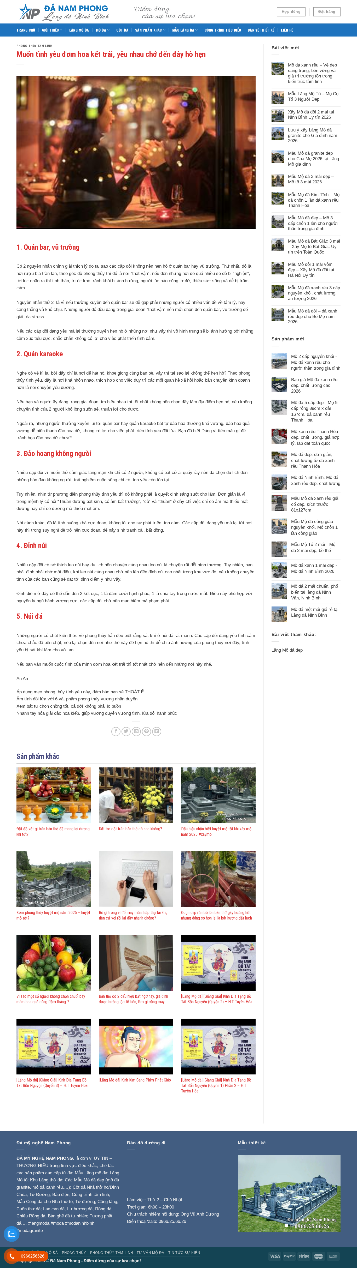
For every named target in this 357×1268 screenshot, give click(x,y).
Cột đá (122, 30)
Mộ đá (101, 30)
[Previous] (246, 1193)
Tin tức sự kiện (184, 1253)
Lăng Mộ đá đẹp (287, 650)
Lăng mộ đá (79, 30)
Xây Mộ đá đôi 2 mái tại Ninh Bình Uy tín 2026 (311, 114)
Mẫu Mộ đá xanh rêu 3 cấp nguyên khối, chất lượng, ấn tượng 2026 (314, 293)
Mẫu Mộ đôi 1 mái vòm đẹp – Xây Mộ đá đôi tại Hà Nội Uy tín (311, 270)
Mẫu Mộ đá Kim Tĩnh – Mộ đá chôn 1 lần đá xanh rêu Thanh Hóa (313, 200)
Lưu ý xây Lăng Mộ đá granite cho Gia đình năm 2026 (312, 135)
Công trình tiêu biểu (223, 30)
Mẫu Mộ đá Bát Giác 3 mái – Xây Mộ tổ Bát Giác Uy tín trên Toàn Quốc (314, 246)
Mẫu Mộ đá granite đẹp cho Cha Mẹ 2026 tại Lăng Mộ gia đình (313, 158)
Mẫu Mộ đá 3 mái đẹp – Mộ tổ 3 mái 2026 (311, 179)
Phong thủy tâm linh (34, 46)
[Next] (332, 1193)
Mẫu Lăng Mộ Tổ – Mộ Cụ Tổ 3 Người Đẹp (313, 96)
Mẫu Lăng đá (183, 30)
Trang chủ (25, 30)
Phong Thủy (74, 1253)
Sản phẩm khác (148, 30)
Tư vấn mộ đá (150, 1253)
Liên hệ (287, 30)
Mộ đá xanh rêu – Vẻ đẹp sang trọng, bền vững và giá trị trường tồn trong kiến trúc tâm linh (312, 73)
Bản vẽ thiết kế (261, 30)
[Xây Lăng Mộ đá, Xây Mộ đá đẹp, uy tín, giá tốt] (107, 12)
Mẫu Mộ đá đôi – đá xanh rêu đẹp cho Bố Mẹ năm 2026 (312, 316)
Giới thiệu (50, 30)
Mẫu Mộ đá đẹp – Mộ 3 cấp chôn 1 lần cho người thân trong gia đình (313, 223)
